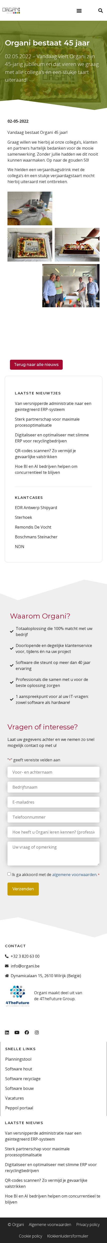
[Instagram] (36, 1032)
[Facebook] (26, 1032)
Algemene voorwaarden (50, 1224)
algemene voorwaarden (74, 874)
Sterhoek (23, 517)
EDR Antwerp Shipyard (36, 507)
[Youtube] (16, 1032)
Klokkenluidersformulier (67, 1236)
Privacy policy (88, 1224)
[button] (79, 10)
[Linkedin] (6, 1032)
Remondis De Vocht (33, 527)
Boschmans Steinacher (36, 537)
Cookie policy (30, 1236)
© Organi (16, 1224)
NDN (19, 546)
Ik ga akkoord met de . (56, 875)
